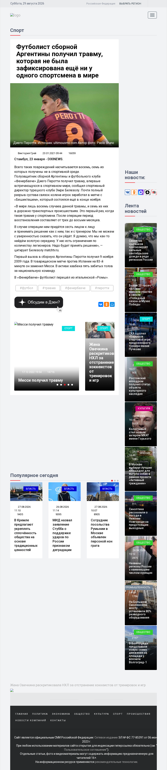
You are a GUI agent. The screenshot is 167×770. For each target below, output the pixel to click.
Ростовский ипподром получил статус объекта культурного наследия (140, 386)
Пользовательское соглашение (85, 749)
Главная (21, 714)
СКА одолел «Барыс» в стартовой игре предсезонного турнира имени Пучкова (140, 341)
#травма (49, 288)
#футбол (26, 288)
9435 (20, 514)
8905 (97, 514)
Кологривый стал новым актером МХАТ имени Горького (140, 433)
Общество (143, 229)
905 (134, 372)
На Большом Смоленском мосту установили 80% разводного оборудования (140, 609)
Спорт (68, 328)
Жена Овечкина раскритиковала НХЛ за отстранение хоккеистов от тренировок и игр (105, 362)
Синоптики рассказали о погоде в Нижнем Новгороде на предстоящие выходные (138, 518)
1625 (135, 235)
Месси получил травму (40, 380)
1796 (135, 596)
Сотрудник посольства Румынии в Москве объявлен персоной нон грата (101, 533)
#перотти (102, 288)
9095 (58, 514)
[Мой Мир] (112, 304)
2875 (135, 557)
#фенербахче (75, 288)
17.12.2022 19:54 (31, 372)
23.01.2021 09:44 (52, 153)
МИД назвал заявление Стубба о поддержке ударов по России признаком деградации (62, 535)
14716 (50, 372)
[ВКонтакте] (100, 304)
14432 (95, 336)
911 (134, 503)
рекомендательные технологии (116, 761)
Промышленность (137, 587)
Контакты (58, 720)
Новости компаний (30, 720)
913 (134, 280)
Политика (40, 714)
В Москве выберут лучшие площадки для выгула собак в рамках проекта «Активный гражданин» (140, 474)
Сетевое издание (106, 737)
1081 (135, 459)
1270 (135, 327)
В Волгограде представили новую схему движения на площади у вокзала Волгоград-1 (138, 653)
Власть (31, 488)
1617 (135, 423)
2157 (135, 637)
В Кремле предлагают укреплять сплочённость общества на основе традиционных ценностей (25, 535)
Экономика (61, 714)
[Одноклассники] (106, 304)
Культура (144, 408)
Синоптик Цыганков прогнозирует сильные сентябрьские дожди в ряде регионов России (141, 250)
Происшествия (139, 714)
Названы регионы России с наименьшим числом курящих (140, 568)
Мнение (145, 453)
